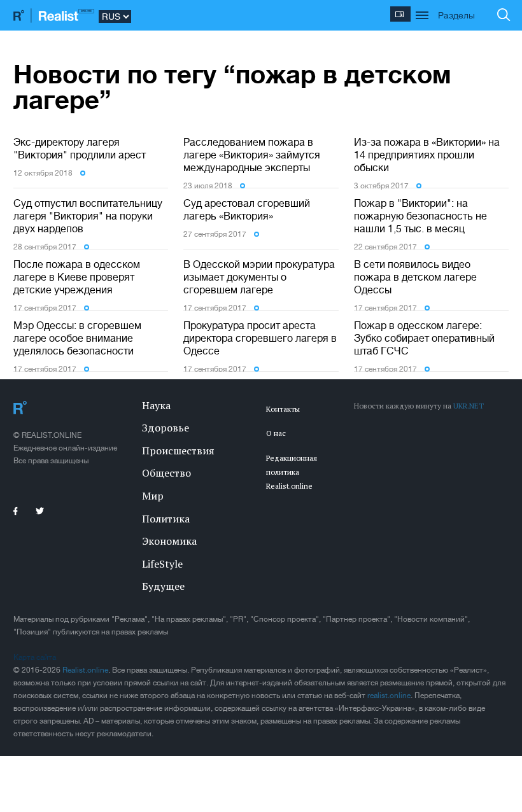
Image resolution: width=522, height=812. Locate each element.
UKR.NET (468, 405)
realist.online (389, 695)
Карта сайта (34, 657)
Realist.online (85, 670)
